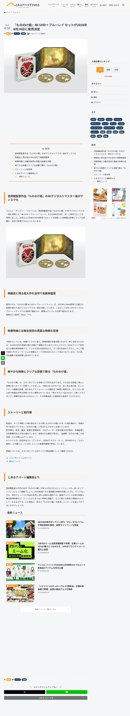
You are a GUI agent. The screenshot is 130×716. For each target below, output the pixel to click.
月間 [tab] (116, 69)
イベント (118, 119)
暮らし (96, 92)
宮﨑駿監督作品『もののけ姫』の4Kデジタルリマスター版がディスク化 (45, 153)
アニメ (17, 33)
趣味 (8, 33)
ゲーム (113, 123)
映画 (23, 33)
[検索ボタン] (123, 5)
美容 (115, 132)
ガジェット (95, 123)
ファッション (96, 128)
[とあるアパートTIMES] (23, 5)
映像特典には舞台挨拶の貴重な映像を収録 (33, 161)
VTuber (101, 119)
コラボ (121, 123)
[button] (24, 692)
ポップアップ (109, 128)
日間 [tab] (100, 69)
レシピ (119, 128)
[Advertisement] (45, 118)
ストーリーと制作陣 (23, 169)
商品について (14, 461)
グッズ (105, 123)
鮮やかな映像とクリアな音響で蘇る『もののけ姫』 (37, 165)
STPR (93, 119)
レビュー (94, 132)
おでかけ (97, 102)
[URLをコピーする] (3, 363)
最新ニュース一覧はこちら (45, 609)
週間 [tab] (108, 69)
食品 (105, 136)
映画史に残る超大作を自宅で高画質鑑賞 (32, 157)
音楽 (99, 136)
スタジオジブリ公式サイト (20, 458)
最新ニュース (24, 176)
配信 (93, 136)
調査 (121, 132)
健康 (102, 132)
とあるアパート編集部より (26, 173)
